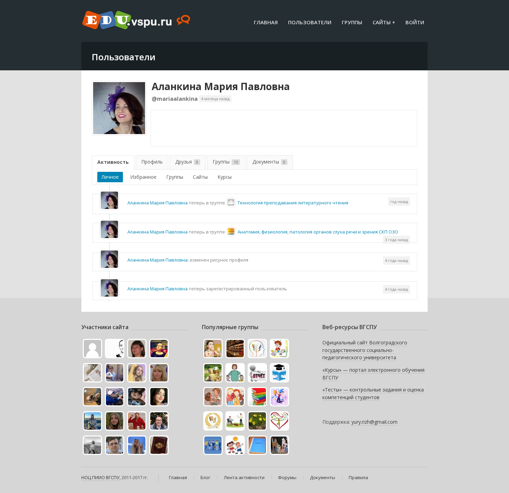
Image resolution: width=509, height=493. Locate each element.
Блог (205, 477)
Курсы (224, 177)
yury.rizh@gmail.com (374, 422)
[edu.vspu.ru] (137, 20)
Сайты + (384, 22)
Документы (268, 161)
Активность (113, 162)
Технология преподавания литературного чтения (293, 203)
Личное (110, 177)
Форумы (287, 477)
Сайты (200, 177)
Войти (414, 22)
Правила (358, 477)
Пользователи (309, 22)
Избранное (143, 177)
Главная (266, 22)
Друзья (186, 161)
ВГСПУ (112, 477)
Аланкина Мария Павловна (221, 86)
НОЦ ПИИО (93, 477)
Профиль (152, 161)
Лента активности (244, 477)
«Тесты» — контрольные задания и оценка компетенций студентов (373, 393)
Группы (352, 22)
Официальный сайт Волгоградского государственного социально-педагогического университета (364, 350)
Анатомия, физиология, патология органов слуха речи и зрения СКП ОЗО (318, 232)
